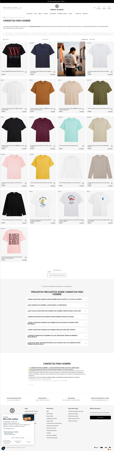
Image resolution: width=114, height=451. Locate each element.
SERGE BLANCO (10, 447)
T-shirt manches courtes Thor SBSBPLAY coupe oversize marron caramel (41, 109)
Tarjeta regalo (50, 421)
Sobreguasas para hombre (31, 411)
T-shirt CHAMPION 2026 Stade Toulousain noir (13, 71)
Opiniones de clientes (52, 435)
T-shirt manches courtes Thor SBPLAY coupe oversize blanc (12, 109)
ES (110, 449)
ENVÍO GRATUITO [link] (42, 398)
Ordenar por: (85, 39)
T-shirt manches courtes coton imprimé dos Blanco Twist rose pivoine (12, 257)
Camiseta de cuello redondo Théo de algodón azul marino (41, 72)
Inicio (4, 17)
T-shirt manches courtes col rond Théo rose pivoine (12, 183)
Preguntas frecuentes (52, 430)
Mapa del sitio (50, 416)
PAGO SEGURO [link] (71, 398)
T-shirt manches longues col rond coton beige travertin (98, 183)
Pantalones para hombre (31, 413)
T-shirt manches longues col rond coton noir (12, 219)
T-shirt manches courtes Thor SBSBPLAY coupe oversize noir (13, 146)
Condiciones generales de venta (75, 411)
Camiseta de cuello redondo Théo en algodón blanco (98, 72)
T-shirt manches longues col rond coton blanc (70, 182)
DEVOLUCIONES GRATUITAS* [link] (14, 398)
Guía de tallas (50, 413)
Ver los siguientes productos (57, 275)
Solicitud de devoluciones (52, 425)
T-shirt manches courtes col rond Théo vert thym (99, 108)
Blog (48, 411)
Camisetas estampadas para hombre (40, 34)
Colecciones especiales (52, 437)
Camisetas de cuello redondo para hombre (102, 34)
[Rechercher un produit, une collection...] (19, 7)
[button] (35, 14)
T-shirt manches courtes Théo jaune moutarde (41, 182)
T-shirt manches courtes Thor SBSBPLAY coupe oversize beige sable (70, 109)
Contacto (49, 433)
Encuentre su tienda (51, 428)
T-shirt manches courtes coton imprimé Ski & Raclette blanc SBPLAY (40, 220)
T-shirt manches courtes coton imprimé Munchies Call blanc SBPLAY (70, 220)
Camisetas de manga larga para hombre (59, 34)
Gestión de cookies (72, 421)
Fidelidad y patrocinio (52, 418)
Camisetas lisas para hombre (22, 34)
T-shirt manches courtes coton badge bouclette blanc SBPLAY (99, 220)
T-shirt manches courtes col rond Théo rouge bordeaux (40, 146)
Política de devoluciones (73, 418)
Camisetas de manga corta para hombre (80, 34)
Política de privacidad (73, 416)
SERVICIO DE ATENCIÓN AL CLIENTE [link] (100, 398)
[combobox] (12, 7)
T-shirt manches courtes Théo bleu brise (68, 145)
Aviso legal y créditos (73, 413)
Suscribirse (100, 417)
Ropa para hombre (10, 17)
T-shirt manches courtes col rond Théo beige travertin (98, 146)
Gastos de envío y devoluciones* (54, 423)
